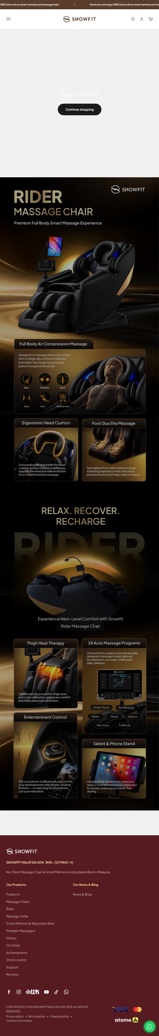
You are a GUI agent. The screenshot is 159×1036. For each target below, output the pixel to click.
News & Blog (82, 894)
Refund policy (37, 1016)
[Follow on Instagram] (18, 992)
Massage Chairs (17, 902)
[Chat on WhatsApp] (149, 1026)
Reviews (12, 974)
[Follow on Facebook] (8, 992)
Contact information (19, 1020)
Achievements (16, 953)
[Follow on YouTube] (46, 992)
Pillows (11, 938)
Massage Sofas (17, 916)
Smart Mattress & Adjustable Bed (30, 923)
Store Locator (16, 960)
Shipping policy (59, 1016)
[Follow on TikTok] (56, 992)
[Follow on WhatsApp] (66, 992)
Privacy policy (15, 1016)
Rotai (10, 909)
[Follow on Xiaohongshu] (32, 991)
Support (12, 967)
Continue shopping (80, 109)
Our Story (13, 945)
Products (13, 894)
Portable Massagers (20, 931)
